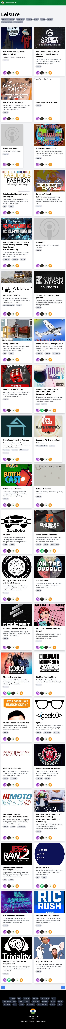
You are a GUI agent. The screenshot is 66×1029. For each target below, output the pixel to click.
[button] (64, 3)
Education (26, 998)
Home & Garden (7, 22)
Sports (60, 1004)
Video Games (18, 22)
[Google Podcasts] (13, 73)
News (14, 1004)
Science (52, 1004)
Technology (35, 1001)
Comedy (12, 998)
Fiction (53, 1001)
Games (43, 19)
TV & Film (45, 1001)
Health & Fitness (42, 1004)
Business (35, 998)
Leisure (22, 1004)
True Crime (7, 1004)
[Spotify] (42, 410)
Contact (43, 1021)
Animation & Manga (8, 19)
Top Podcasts (29, 1021)
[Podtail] (9, 73)
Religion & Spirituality (9, 1001)
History (60, 1001)
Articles (37, 1021)
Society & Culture (24, 1001)
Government (30, 1004)
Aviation (29, 19)
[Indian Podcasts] (33, 1011)
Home (22, 1021)
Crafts (36, 19)
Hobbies (49, 19)
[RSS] (17, 73)
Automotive (20, 19)
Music (53, 998)
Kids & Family (45, 998)
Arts (19, 998)
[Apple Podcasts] (5, 73)
